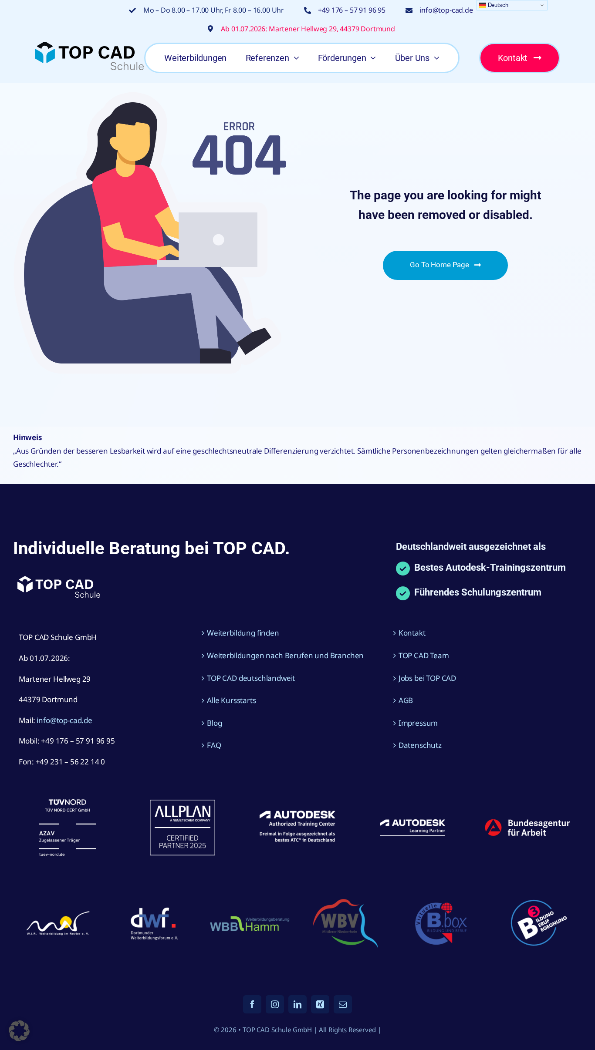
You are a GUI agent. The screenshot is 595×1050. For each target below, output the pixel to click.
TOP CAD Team (424, 655)
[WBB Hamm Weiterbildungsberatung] (249, 917)
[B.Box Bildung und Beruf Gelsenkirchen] (441, 900)
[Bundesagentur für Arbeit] (527, 822)
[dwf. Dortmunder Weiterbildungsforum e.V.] (153, 906)
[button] (19, 1031)
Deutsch (497, 5)
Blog (214, 723)
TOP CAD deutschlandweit (251, 678)
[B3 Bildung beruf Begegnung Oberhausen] (537, 894)
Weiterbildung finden (243, 633)
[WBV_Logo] (345, 903)
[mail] (343, 1004)
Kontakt (412, 633)
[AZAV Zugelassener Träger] (67, 803)
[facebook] (252, 1004)
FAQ (214, 745)
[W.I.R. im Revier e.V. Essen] (58, 912)
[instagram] (275, 1004)
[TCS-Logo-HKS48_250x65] (89, 45)
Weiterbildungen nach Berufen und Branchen (285, 655)
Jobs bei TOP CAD (427, 678)
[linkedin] (297, 1004)
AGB (406, 700)
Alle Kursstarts (231, 700)
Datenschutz (420, 745)
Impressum (418, 723)
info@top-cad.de (446, 10)
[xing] (320, 1004)
